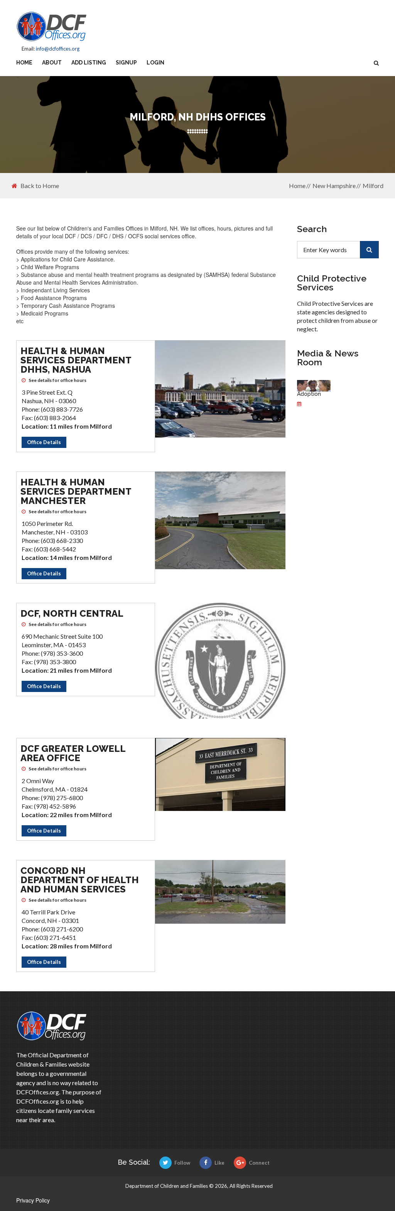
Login (155, 62)
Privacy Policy (33, 1200)
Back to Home (39, 186)
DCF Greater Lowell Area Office (72, 753)
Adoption (309, 394)
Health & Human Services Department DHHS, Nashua (75, 360)
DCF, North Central (71, 613)
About (52, 62)
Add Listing (88, 62)
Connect (259, 1163)
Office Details (44, 442)
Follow (182, 1163)
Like (219, 1163)
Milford (373, 185)
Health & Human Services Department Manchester (75, 491)
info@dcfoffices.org (57, 49)
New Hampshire (334, 185)
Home (24, 62)
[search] (369, 249)
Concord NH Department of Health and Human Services (79, 880)
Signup (126, 62)
